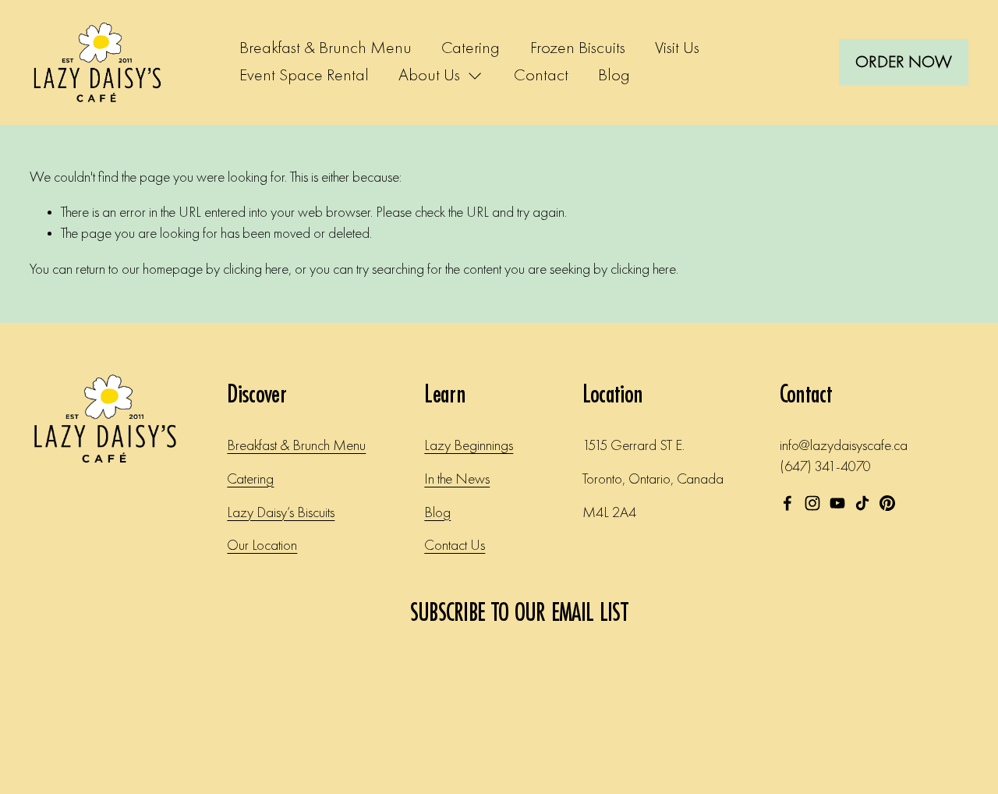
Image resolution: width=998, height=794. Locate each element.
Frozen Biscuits (577, 48)
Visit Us (677, 48)
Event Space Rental (304, 75)
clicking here (255, 270)
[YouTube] (837, 503)
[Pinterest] (887, 503)
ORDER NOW (903, 62)
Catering (470, 48)
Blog (614, 75)
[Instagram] (812, 503)
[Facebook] (787, 503)
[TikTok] (862, 503)
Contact (541, 75)
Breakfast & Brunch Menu (325, 48)
